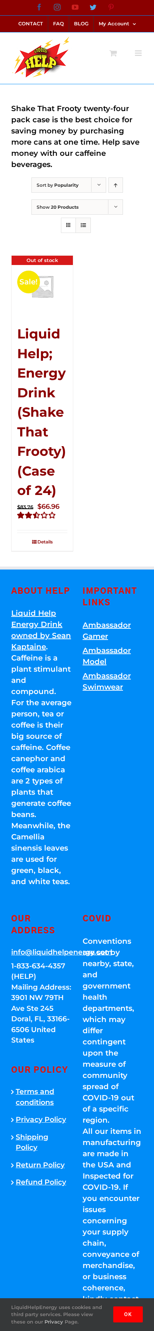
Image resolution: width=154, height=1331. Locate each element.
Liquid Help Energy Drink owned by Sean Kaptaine (41, 630)
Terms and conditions (35, 1097)
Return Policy (40, 1165)
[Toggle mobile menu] (139, 53)
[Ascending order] (115, 185)
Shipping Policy (32, 1142)
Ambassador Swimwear (107, 681)
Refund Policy (41, 1182)
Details (45, 542)
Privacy (53, 1322)
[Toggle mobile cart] (113, 53)
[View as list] (83, 225)
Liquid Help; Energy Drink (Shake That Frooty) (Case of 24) (41, 412)
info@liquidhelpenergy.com (41, 952)
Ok (128, 1314)
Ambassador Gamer (107, 631)
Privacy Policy (41, 1119)
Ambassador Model (107, 656)
